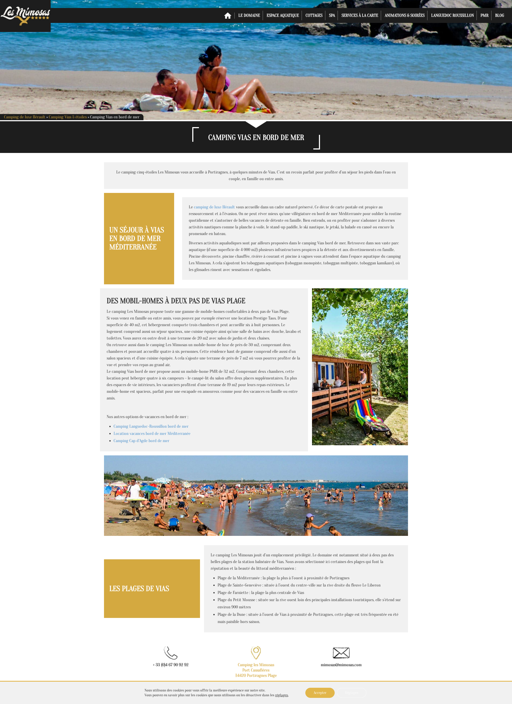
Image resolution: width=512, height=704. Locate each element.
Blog (499, 15)
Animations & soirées (405, 15)
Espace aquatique (283, 15)
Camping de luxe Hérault (24, 117)
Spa (332, 15)
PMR (485, 15)
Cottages (314, 15)
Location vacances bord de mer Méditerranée (152, 433)
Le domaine (249, 15)
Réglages (351, 692)
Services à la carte (360, 15)
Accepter (320, 692)
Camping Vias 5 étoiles (68, 117)
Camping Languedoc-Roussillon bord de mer (151, 426)
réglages (281, 695)
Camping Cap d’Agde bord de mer (141, 440)
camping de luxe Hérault (214, 207)
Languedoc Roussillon (452, 15)
